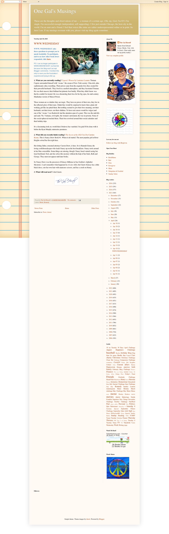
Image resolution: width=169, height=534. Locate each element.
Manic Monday (123, 389)
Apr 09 (115, 258)
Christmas (116, 357)
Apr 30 (115, 223)
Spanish (127, 413)
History (108, 382)
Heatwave (117, 380)
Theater (125, 418)
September (114, 205)
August (113, 208)
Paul (108, 403)
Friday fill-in (110, 374)
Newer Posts (38, 208)
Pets (127, 404)
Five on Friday (118, 372)
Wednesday (110, 425)
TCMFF (132, 415)
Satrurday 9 (122, 406)
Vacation (127, 422)
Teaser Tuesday (111, 418)
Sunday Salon (112, 174)
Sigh (130, 410)
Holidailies (114, 382)
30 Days (120, 347)
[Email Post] (79, 200)
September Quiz (118, 411)
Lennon (132, 386)
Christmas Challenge (128, 358)
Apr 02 (115, 271)
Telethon (119, 418)
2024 (111, 189)
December (114, 195)
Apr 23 (115, 239)
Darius (133, 365)
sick (126, 410)
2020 (111, 294)
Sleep (108, 413)
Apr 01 (115, 274)
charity (109, 357)
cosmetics (109, 362)
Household (131, 382)
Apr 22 (115, 242)
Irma (107, 384)
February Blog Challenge (121, 369)
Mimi (110, 168)
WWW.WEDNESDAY (46, 43)
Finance (133, 369)
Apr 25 (115, 233)
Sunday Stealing (117, 415)
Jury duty (109, 387)
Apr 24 (115, 236)
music (118, 397)
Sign (134, 411)
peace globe (114, 404)
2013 (111, 316)
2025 (111, 186)
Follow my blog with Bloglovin (116, 143)
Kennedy (46, 202)
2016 (111, 307)
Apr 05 (115, 264)
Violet (133, 423)
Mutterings (125, 397)
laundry (125, 386)
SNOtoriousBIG (115, 413)
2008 (111, 332)
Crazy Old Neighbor (128, 362)
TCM (127, 415)
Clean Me (109, 360)
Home (67, 208)
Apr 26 (115, 229)
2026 (111, 183)
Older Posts (95, 208)
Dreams (119, 367)
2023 (111, 193)
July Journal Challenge (117, 384)
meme (113, 393)
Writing (121, 425)
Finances (109, 371)
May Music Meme (129, 391)
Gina (110, 163)
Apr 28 (115, 226)
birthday (124, 352)
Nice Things (123, 399)
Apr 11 (115, 255)
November (114, 198)
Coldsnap (116, 360)
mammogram (110, 389)
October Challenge (120, 402)
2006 (111, 338)
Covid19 (117, 362)
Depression (110, 367)
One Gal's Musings (55, 10)
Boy (124, 355)
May (112, 217)
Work (116, 425)
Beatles (118, 353)
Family (109, 369)
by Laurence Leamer (75, 80)
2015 (111, 310)
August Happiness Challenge (120, 349)
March (113, 278)
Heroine (132, 379)
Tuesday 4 (131, 420)
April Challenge (129, 347)
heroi (127, 379)
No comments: (72, 200)
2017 (111, 304)
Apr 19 (115, 245)
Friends (110, 376)
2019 (111, 297)
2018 (111, 300)
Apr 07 (115, 261)
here (49, 59)
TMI (115, 420)
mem (107, 394)
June (112, 214)
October (113, 202)
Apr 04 (115, 267)
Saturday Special (112, 409)
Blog (130, 352)
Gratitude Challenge (126, 377)
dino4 (88, 519)
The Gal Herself (125, 42)
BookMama (112, 157)
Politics (132, 403)
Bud (109, 160)
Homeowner (123, 381)
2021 (111, 291)
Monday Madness (124, 394)
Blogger (101, 519)
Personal (122, 403)
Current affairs (123, 364)
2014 (111, 313)
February (114, 281)
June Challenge (130, 384)
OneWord (132, 402)
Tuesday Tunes (111, 423)
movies (110, 396)
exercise (127, 367)
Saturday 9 (131, 406)
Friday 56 (132, 372)
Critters (108, 365)
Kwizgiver (111, 165)
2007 (111, 335)
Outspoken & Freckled (115, 171)
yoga (125, 425)
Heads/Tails (110, 379)
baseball (110, 352)
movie (133, 394)
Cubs (114, 365)
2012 (111, 319)
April (113, 220)
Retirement (114, 406)
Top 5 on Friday (122, 420)
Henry (123, 379)
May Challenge (118, 391)
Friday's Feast (130, 374)
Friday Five (120, 374)
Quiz (107, 406)
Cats (133, 355)
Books (41, 202)
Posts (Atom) (47, 212)
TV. (122, 423)
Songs (122, 413)
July (112, 211)
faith (133, 367)
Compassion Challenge (127, 360)
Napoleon (116, 399)
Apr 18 (115, 248)
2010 (111, 325)
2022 (111, 288)
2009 (111, 329)
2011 (111, 322)
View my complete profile (114, 55)
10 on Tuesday (111, 347)
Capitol (128, 355)
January (113, 284)
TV (118, 422)
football (126, 372)
